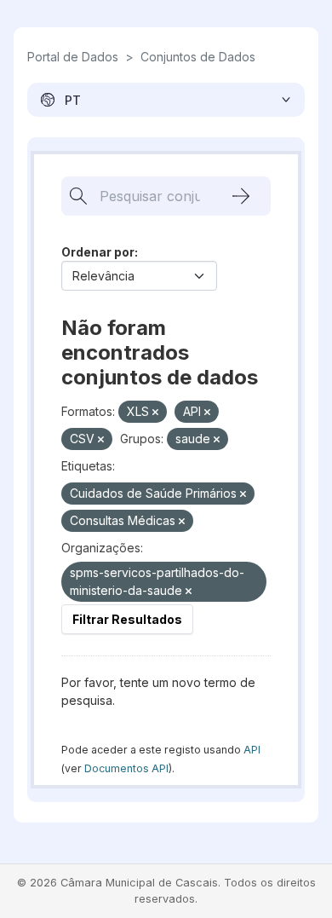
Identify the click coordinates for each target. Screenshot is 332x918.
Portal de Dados (72, 56)
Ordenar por (98, 252)
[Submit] (241, 196)
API (251, 749)
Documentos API (126, 768)
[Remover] (155, 413)
